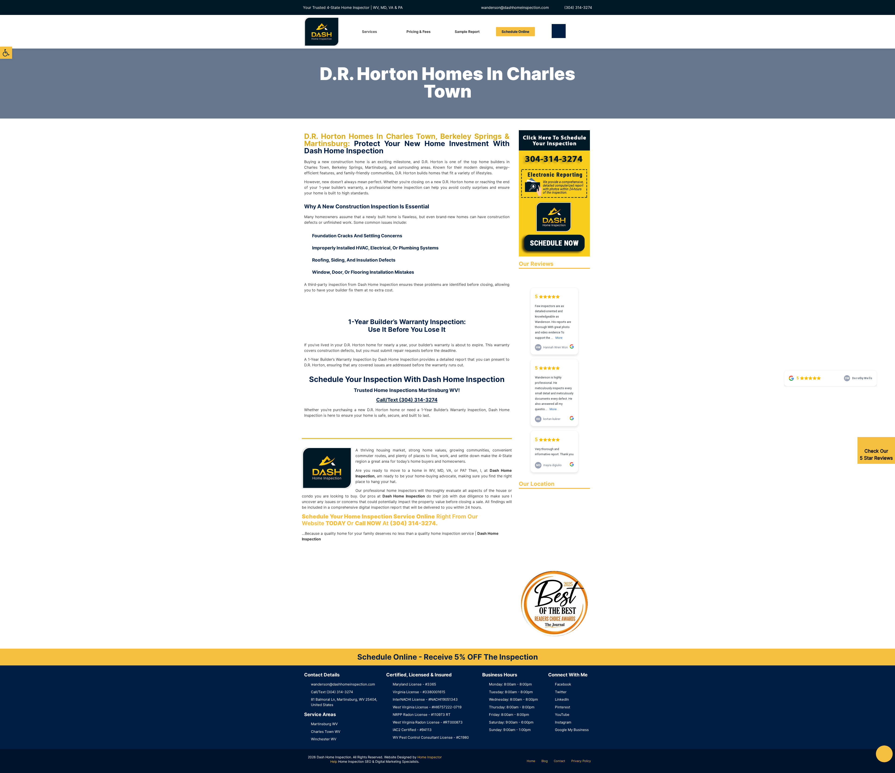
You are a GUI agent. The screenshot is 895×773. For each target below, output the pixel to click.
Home (531, 761)
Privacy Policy (581, 761)
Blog (544, 761)
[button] (6, 53)
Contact (559, 761)
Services (369, 31)
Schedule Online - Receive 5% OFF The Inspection (447, 656)
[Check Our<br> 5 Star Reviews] (876, 442)
